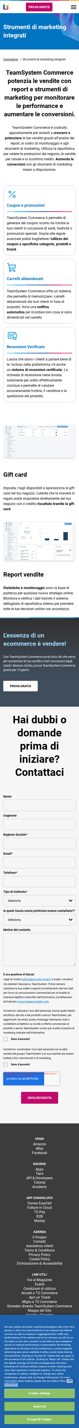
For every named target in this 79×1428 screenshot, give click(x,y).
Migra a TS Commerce (39, 1302)
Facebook (39, 1153)
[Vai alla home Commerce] (6, 7)
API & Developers (39, 1178)
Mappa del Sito (39, 1310)
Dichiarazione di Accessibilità (39, 1263)
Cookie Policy (39, 1259)
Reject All (39, 1406)
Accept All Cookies (39, 1419)
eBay (39, 1148)
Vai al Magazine (39, 1280)
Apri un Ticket (39, 1297)
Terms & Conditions (39, 1250)
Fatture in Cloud (39, 1208)
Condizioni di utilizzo (39, 1289)
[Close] (74, 1321)
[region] (39, 1371)
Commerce (10, 59)
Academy (39, 1187)
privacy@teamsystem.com (33, 1001)
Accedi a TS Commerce (39, 1293)
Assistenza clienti (39, 1246)
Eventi (39, 1284)
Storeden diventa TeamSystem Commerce (39, 1306)
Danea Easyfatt (40, 1203)
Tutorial (39, 1182)
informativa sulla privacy (36, 979)
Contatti (39, 1241)
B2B (39, 1216)
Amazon (39, 1144)
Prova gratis (39, 7)
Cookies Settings (39, 1393)
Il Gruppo (39, 1237)
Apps (39, 1169)
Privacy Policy (39, 1255)
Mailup (39, 1221)
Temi (39, 1174)
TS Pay (39, 1212)
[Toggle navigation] (73, 7)
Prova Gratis (20, 686)
